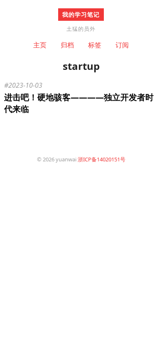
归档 (67, 45)
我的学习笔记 (81, 14)
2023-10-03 (25, 85)
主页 (40, 45)
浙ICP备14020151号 (101, 159)
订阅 (122, 45)
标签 (94, 45)
